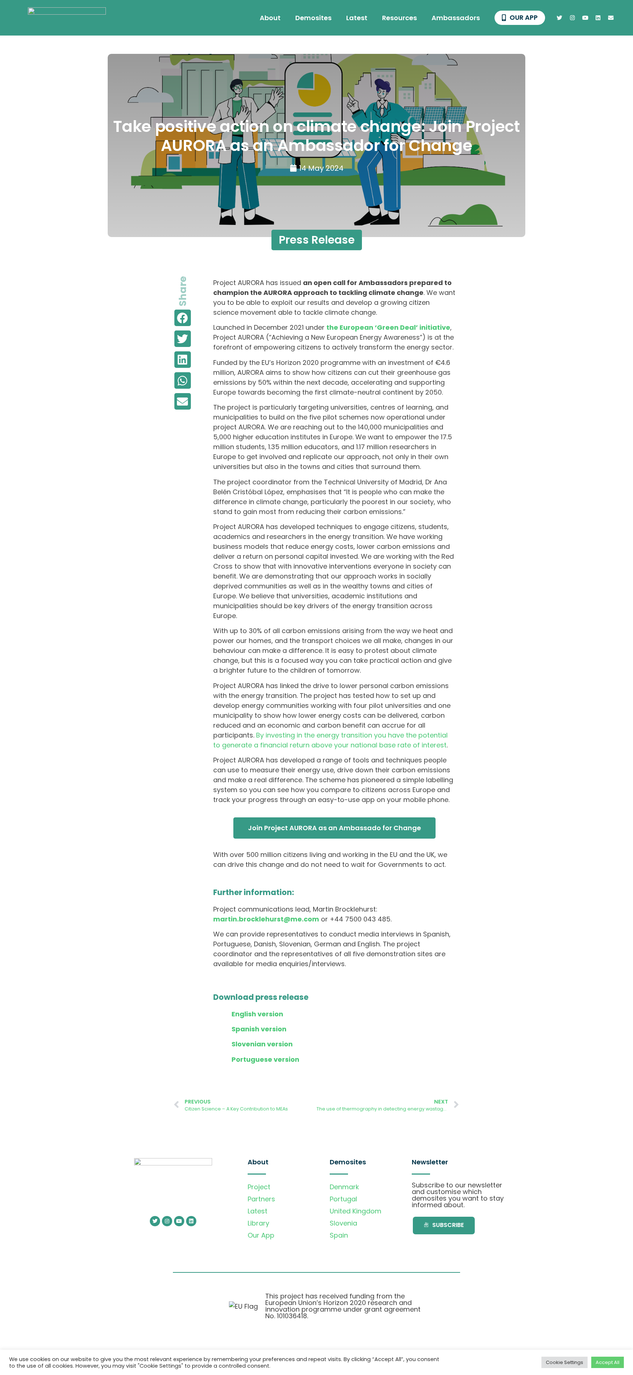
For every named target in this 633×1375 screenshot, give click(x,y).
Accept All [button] (607, 1362)
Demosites (313, 17)
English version (257, 1014)
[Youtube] (585, 17)
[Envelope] (611, 17)
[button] (182, 318)
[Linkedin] (598, 17)
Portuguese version (265, 1059)
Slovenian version (262, 1044)
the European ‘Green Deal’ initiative (388, 327)
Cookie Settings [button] (564, 1362)
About (270, 17)
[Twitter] (559, 17)
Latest (356, 17)
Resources (399, 17)
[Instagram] (572, 17)
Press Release (317, 240)
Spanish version (259, 1029)
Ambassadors (456, 17)
